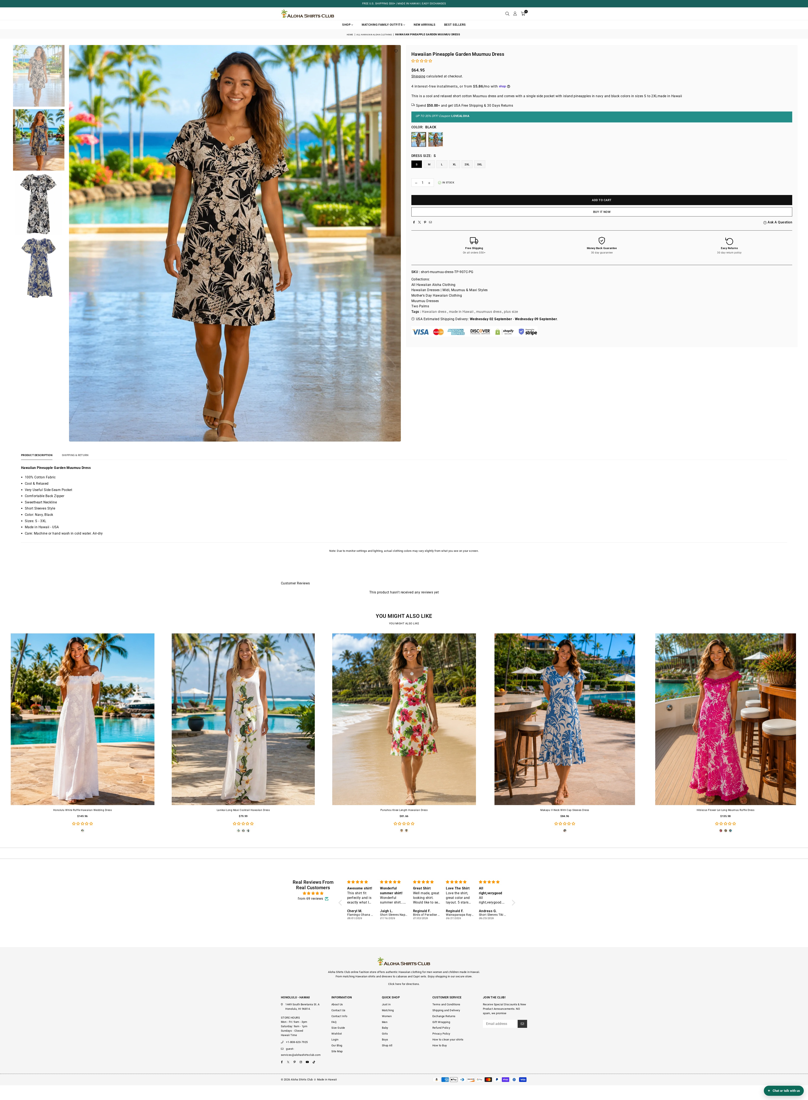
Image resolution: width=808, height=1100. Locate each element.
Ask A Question (779, 222)
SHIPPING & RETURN (75, 455)
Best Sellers (455, 24)
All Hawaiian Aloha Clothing (374, 34)
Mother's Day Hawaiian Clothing (436, 295)
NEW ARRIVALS (425, 24)
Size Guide (338, 1027)
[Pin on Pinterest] (425, 222)
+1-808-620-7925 (297, 1042)
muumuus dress (488, 312)
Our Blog (336, 1045)
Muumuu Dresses (425, 301)
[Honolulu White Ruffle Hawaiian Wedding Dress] (82, 719)
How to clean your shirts (448, 1039)
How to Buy (439, 1045)
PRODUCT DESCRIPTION (36, 455)
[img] (313, 893)
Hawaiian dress (434, 312)
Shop (346, 24)
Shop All (387, 1045)
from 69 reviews (310, 899)
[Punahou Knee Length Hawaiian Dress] (404, 719)
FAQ (333, 1022)
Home (350, 34)
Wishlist (336, 1033)
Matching (388, 1010)
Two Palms (420, 306)
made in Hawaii (461, 312)
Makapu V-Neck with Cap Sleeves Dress (564, 810)
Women (387, 1016)
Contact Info (339, 1016)
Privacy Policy (441, 1033)
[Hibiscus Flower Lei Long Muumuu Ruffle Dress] (725, 719)
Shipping (418, 76)
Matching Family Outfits (382, 24)
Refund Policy (441, 1027)
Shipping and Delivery (446, 1010)
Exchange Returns (444, 1016)
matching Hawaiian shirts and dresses (367, 976)
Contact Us (338, 1010)
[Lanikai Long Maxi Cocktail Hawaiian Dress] (243, 719)
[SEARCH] (507, 14)
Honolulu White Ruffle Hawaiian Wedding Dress (82, 810)
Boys (385, 1039)
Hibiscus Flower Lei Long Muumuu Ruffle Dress (725, 810)
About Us (337, 1004)
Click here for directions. (404, 984)
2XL (467, 164)
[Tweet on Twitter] (419, 222)
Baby (385, 1027)
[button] (523, 14)
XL (454, 164)
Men (384, 1022)
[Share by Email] (430, 222)
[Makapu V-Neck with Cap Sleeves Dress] (565, 719)
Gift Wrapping (441, 1022)
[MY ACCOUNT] (515, 14)
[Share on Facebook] (414, 222)
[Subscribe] (522, 1024)
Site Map (337, 1051)
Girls (385, 1033)
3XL (479, 164)
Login (334, 1039)
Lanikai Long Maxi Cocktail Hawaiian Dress (243, 810)
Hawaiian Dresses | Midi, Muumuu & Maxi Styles (449, 290)
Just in (386, 1004)
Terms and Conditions (446, 1004)
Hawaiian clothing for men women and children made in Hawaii (439, 972)
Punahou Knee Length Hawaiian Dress (404, 810)
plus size (511, 312)
